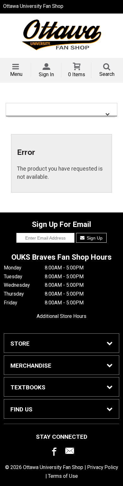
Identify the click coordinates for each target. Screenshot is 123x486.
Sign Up (93, 237)
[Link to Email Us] (70, 452)
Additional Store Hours (61, 316)
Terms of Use (63, 476)
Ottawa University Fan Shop (33, 6)
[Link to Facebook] (53, 452)
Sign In (46, 74)
